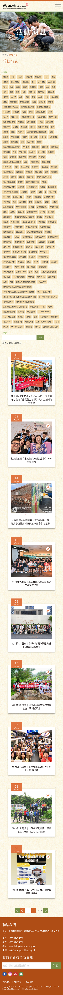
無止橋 (15, 127)
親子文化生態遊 (9, 316)
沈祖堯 (5, 82)
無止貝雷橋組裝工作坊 (11, 147)
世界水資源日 (21, 207)
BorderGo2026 (44, 311)
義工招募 (51, 212)
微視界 (24, 137)
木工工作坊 (25, 167)
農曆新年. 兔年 (18, 197)
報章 (24, 92)
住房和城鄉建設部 (9, 256)
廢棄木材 (35, 167)
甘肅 (11, 92)
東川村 (5, 177)
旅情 (34, 102)
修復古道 (37, 197)
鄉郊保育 (51, 152)
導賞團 (31, 207)
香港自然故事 (18, 246)
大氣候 (5, 326)
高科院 (42, 212)
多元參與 (32, 152)
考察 (46, 97)
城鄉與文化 (18, 321)
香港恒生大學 (40, 236)
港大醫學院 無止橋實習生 (25, 301)
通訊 (5, 102)
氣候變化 (14, 142)
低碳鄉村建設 (8, 172)
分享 (5, 92)
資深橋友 (48, 231)
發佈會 (5, 97)
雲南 (5, 87)
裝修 (36, 271)
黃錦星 (44, 182)
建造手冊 (25, 82)
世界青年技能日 (17, 326)
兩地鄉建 (19, 172)
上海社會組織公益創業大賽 (37, 132)
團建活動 (51, 241)
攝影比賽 (51, 92)
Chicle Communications (29, 989)
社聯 (14, 202)
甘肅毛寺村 (7, 226)
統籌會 (5, 137)
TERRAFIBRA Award (10, 107)
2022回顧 (32, 157)
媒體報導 (32, 92)
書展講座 (29, 326)
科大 (52, 127)
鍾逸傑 (5, 77)
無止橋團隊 (7, 236)
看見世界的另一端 (27, 117)
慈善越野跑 (31, 311)
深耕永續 (29, 172)
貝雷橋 (5, 132)
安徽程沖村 (7, 266)
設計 (33, 82)
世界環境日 (49, 217)
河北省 (20, 77)
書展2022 (14, 117)
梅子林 (5, 117)
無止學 (5, 222)
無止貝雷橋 (15, 82)
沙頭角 (28, 197)
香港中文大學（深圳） (44, 321)
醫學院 (32, 127)
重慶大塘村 (52, 276)
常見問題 (6, 982)
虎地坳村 (49, 122)
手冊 (13, 77)
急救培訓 (41, 241)
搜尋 (40, 337)
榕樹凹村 (29, 246)
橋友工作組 (46, 162)
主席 (53, 77)
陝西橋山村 (41, 276)
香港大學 (24, 127)
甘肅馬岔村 (52, 222)
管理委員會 (42, 266)
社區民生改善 (40, 112)
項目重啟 (54, 172)
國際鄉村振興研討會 (50, 326)
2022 (31, 112)
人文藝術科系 (32, 187)
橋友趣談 (33, 87)
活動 (20, 97)
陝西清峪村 (19, 226)
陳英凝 (50, 306)
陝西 (47, 87)
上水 (25, 162)
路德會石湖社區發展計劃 (12, 162)
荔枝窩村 (54, 261)
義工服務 (54, 97)
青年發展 (33, 137)
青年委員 (26, 147)
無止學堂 (30, 142)
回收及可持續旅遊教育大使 (25, 281)
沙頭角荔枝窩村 (9, 261)
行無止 (17, 236)
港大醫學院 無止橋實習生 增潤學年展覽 (17, 286)
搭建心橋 (43, 137)
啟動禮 (50, 102)
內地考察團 (54, 207)
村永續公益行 (27, 236)
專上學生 (22, 152)
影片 (11, 87)
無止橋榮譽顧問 (9, 311)
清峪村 (13, 177)
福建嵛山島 (39, 246)
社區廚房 (45, 167)
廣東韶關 (22, 256)
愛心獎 (36, 261)
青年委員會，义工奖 (37, 306)
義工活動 (22, 202)
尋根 (40, 192)
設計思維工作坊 (9, 122)
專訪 (41, 87)
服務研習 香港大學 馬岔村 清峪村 (15, 306)
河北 (11, 281)
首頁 (4, 55)
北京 (5, 212)
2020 (46, 77)
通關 (46, 172)
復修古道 (54, 147)
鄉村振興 (32, 256)
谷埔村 (20, 182)
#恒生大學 (42, 281)
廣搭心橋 (38, 172)
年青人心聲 (7, 167)
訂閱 (55, 965)
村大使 (28, 316)
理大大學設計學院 (32, 182)
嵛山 (57, 321)
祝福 (33, 97)
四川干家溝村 (43, 256)
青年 (14, 152)
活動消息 (13, 55)
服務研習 (21, 212)
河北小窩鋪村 (8, 231)
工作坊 (13, 97)
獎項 (29, 261)
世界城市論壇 (19, 266)
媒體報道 (31, 276)
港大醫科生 (31, 122)
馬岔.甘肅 (13, 102)
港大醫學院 (7, 241)
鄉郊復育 (54, 167)
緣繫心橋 (42, 102)
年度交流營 (15, 222)
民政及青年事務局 (19, 251)
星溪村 (21, 177)
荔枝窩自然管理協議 (49, 271)
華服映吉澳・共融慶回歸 (49, 316)
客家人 (33, 192)
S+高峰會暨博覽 (19, 276)
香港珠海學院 (19, 241)
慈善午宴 (6, 276)
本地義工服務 (24, 102)
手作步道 (6, 202)
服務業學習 (52, 187)
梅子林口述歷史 (9, 182)
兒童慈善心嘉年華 (28, 222)
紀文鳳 (12, 212)
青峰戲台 (21, 122)
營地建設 (6, 152)
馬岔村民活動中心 (43, 107)
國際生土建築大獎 (27, 107)
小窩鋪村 (29, 77)
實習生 (39, 217)
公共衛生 (21, 311)
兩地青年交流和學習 (44, 177)
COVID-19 (51, 82)
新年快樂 (6, 197)
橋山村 (37, 326)
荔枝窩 (54, 202)
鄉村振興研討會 (31, 226)
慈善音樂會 (33, 251)
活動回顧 (16, 112)
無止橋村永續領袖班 (34, 231)
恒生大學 (6, 127)
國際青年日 (53, 117)
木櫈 (50, 112)
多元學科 (41, 152)
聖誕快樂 (22, 157)
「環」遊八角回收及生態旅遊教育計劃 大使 (18, 291)
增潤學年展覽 (43, 127)
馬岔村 (5, 142)
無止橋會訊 (41, 117)
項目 (27, 97)
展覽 (13, 132)
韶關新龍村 (31, 241)
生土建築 (38, 77)
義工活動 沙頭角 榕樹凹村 (48, 296)
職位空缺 (21, 261)
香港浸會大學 (32, 212)
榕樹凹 (47, 202)
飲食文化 (13, 157)
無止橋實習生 (45, 226)
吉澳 (35, 316)
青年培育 (42, 157)
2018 (18, 87)
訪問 (30, 271)
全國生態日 (20, 231)
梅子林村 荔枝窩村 (44, 291)
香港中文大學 (8, 301)
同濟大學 (21, 132)
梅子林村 (52, 192)
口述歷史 (24, 192)
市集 (22, 142)
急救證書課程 (42, 207)
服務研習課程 (8, 207)
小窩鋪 (40, 122)
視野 (16, 167)
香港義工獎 (50, 246)
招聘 (5, 281)
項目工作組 (35, 162)
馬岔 (53, 87)
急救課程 (38, 202)
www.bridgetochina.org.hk (22, 946)
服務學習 (30, 177)
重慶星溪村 (7, 217)
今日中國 (41, 222)
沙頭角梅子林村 (9, 187)
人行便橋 (41, 82)
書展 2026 (7, 321)
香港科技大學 (53, 236)
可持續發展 (53, 137)
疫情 (24, 112)
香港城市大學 (21, 271)
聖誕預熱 (45, 147)
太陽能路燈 (29, 321)
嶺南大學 (21, 187)
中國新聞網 (15, 137)
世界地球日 (44, 251)
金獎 (51, 132)
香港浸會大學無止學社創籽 (24, 217)
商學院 (42, 187)
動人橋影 (41, 92)
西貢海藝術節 (8, 271)
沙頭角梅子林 (49, 197)
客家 (5, 157)
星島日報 (6, 246)
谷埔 (30, 202)
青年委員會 (31, 266)
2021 (40, 97)
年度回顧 (6, 112)
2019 (25, 87)
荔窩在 (20, 316)
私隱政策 (29, 982)
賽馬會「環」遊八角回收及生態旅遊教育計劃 (19, 296)
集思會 (39, 142)
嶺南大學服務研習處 (10, 192)
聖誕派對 (35, 147)
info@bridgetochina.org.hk (22, 950)
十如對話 (45, 261)
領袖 (17, 92)
